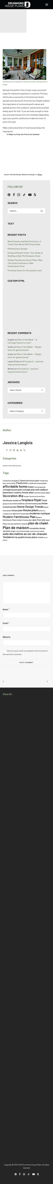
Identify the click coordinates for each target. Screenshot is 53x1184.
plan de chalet (38, 523)
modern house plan (24, 520)
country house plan (23, 492)
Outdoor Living (7, 465)
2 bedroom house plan (29, 480)
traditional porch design (12, 82)
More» (40, 174)
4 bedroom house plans (37, 483)
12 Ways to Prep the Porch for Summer (23, 134)
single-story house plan (20, 531)
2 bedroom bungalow (11, 481)
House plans (30, 510)
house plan (17, 510)
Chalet (30, 487)
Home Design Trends (30, 506)
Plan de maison (16, 527)
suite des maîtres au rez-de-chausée (25, 533)
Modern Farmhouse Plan (19, 517)
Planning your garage (17, 248)
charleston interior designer (33, 82)
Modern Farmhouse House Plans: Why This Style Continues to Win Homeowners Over (25, 263)
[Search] (26, 210)
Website (6, 637)
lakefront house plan (21, 514)
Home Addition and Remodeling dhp (27, 504)
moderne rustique (39, 513)
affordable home (15, 486)
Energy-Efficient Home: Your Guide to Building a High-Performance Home (25, 254)
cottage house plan (12, 489)
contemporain (40, 487)
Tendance (8, 537)
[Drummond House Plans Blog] (18, 4)
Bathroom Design (28, 174)
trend (40, 537)
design (26, 496)
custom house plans (42, 493)
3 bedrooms (22, 483)
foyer (38, 500)
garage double (8, 504)
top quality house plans (25, 537)
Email (6, 623)
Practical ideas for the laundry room (25, 270)
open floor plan (39, 520)
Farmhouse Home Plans (37, 496)
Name (6, 609)
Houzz (6, 174)
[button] (46, 4)
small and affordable (37, 531)
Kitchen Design (15, 174)
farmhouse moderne (12, 500)
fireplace (27, 500)
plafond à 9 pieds (21, 524)
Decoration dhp (13, 496)
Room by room (17, 465)
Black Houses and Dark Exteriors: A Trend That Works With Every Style (24, 243)
